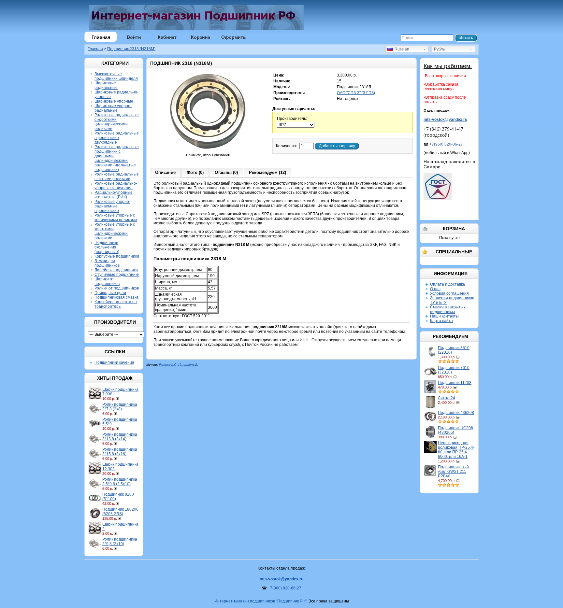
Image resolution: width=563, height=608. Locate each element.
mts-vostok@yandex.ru (445, 119)
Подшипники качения (114, 362)
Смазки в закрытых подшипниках (448, 309)
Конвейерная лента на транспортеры (115, 304)
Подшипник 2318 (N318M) (131, 49)
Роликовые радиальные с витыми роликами (116, 176)
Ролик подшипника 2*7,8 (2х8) (119, 406)
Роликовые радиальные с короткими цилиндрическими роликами (116, 122)
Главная (101, 37)
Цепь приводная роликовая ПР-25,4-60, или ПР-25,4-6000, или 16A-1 (456, 450)
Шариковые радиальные (106, 85)
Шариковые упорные (113, 101)
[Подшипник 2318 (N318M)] (209, 150)
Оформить (233, 37)
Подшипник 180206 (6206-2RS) (120, 511)
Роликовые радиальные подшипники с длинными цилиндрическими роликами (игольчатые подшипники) (116, 158)
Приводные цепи (110, 292)
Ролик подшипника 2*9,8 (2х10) (119, 541)
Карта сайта (441, 320)
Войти (134, 37)
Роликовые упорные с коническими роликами (115, 217)
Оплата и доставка (447, 284)
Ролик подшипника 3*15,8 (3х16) (119, 451)
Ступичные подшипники (116, 274)
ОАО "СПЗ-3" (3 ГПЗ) (356, 93)
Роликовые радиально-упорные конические (115, 185)
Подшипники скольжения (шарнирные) (106, 247)
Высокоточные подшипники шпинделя (116, 76)
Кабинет (167, 37)
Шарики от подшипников (107, 281)
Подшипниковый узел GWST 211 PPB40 (453, 471)
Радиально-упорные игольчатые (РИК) (113, 194)
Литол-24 (446, 398)
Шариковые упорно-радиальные (113, 108)
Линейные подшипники (116, 270)
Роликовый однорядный (178, 364)
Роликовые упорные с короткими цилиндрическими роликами (114, 231)
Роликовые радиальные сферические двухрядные (116, 138)
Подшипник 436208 (456, 412)
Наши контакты (444, 316)
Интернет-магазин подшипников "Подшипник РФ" (260, 601)
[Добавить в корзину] (118, 399)
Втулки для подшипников (107, 263)
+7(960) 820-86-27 (446, 144)
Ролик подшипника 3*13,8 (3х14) (119, 436)
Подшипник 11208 (454, 382)
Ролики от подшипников (116, 288)
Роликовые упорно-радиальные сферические (112, 206)
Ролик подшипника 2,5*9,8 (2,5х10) (119, 481)
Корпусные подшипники (116, 256)
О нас (435, 289)
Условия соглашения (449, 293)
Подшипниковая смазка (116, 297)
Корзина (200, 37)
